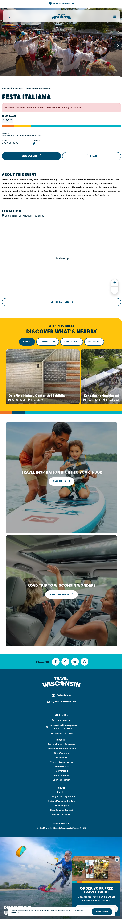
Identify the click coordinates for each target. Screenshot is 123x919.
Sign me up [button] (59, 481)
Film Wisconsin (61, 753)
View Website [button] (30, 155)
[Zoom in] (115, 283)
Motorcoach (61, 757)
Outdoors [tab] (94, 342)
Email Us (63, 715)
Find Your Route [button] (59, 594)
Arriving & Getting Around (61, 796)
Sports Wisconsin (61, 780)
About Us (61, 792)
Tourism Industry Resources (61, 744)
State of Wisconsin (61, 814)
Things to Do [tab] (47, 342)
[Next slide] (118, 46)
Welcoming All (61, 805)
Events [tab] (27, 342)
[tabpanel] (61, 376)
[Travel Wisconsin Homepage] (62, 16)
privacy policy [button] (78, 910)
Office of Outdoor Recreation (61, 748)
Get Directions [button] (59, 301)
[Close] (117, 860)
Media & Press (61, 766)
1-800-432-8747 (63, 720)
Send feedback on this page (61, 733)
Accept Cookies (102, 912)
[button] (61, 4)
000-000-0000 (10, 143)
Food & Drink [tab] (71, 342)
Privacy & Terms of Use (61, 824)
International (61, 771)
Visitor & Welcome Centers (61, 801)
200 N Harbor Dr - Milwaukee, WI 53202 (21, 135)
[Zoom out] (115, 290)
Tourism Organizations (61, 762)
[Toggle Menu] (113, 16)
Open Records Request (61, 810)
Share (93, 156)
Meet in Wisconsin (61, 775)
